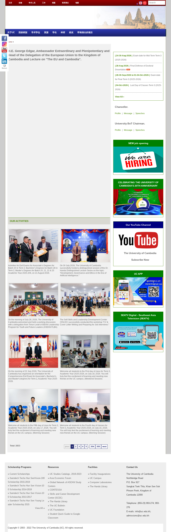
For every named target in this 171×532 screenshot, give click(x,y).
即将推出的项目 (85, 32)
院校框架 (23, 32)
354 (92, 446)
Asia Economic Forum (60, 478)
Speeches (140, 113)
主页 (10, 3)
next (104, 446)
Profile (118, 113)
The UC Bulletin (57, 506)
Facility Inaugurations (100, 474)
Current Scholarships (20, 474)
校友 (71, 32)
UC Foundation (57, 510)
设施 (20, 3)
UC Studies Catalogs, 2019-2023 (65, 474)
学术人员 (32, 3)
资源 (46, 32)
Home (9, 42)
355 (98, 446)
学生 (54, 32)
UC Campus (96, 478)
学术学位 (35, 32)
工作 (43, 3)
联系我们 (65, 3)
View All (39, 508)
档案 (53, 3)
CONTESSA (56, 490)
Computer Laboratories (101, 482)
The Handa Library (58, 501)
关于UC (11, 32)
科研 (63, 32)
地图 (77, 3)
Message (128, 113)
